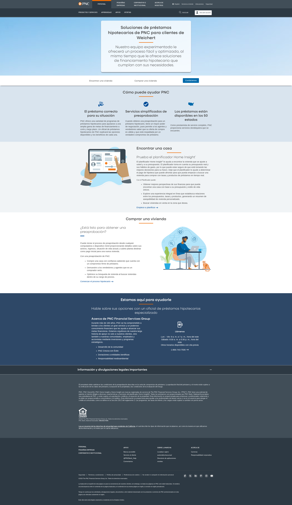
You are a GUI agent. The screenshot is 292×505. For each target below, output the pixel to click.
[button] (88, 12)
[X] (190, 476)
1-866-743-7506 (178, 350)
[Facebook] (185, 476)
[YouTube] (212, 476)
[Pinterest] (201, 476)
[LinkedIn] (196, 476)
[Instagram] (206, 476)
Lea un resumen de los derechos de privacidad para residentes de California (107, 426)
